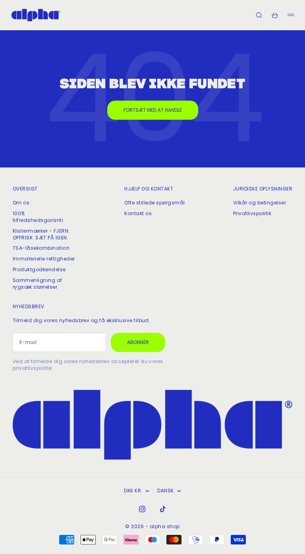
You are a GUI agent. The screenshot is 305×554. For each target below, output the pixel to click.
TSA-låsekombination (41, 248)
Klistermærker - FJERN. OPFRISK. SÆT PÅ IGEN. (41, 234)
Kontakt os (138, 213)
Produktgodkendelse (39, 269)
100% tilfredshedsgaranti (38, 217)
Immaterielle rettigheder (44, 258)
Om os (21, 202)
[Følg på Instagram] (142, 509)
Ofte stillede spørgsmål (154, 202)
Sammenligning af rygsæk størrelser (37, 283)
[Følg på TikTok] (163, 509)
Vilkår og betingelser (259, 202)
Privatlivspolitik (252, 213)
